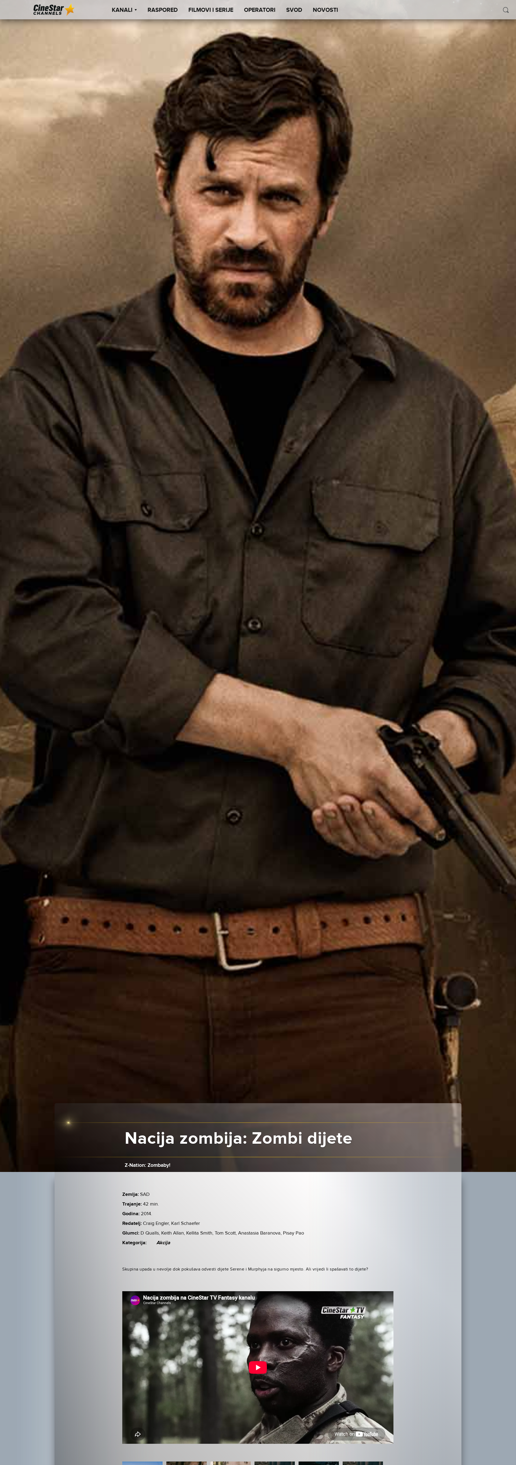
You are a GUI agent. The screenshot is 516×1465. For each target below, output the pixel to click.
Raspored (163, 10)
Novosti (325, 10)
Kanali (122, 10)
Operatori (259, 10)
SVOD (294, 10)
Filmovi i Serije (210, 10)
